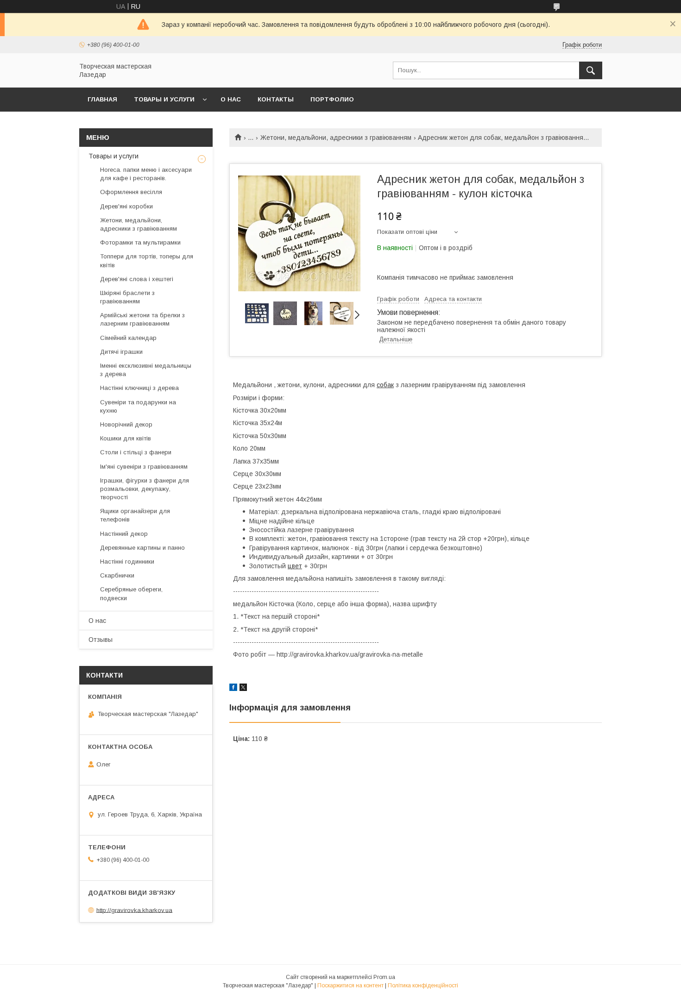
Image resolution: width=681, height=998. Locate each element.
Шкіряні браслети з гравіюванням (127, 297)
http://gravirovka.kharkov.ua (134, 909)
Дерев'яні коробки (126, 206)
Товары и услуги (164, 99)
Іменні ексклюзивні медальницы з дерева (145, 369)
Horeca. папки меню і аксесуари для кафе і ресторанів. (146, 174)
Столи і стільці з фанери (135, 452)
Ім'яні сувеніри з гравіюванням (144, 466)
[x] (243, 688)
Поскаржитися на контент (350, 985)
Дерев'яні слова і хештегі (136, 279)
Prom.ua (384, 977)
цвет (295, 566)
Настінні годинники (127, 561)
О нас (231, 99)
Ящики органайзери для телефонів (135, 515)
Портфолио (332, 99)
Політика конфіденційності (423, 985)
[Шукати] (590, 70)
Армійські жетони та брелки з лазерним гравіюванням (142, 319)
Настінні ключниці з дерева (139, 387)
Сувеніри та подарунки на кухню (138, 406)
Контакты (276, 99)
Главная (102, 99)
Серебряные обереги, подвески (131, 593)
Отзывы (100, 639)
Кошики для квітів (125, 438)
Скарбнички (117, 575)
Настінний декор (124, 533)
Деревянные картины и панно (142, 547)
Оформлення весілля (131, 191)
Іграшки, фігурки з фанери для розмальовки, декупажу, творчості (144, 489)
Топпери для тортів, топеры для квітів (146, 260)
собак (385, 385)
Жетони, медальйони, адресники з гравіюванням (335, 137)
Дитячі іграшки (121, 351)
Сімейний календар (128, 337)
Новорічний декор (126, 424)
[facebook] (233, 688)
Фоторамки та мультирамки (140, 242)
